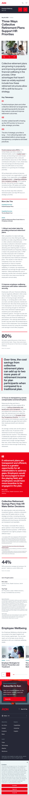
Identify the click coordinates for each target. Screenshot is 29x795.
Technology (5, 745)
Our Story (4, 725)
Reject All (14, 789)
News (3, 734)
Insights (16, 731)
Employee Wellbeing (7, 8)
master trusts (21, 154)
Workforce (4, 751)
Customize (14, 785)
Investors (4, 731)
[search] (22, 3)
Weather (4, 748)
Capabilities (17, 725)
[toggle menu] (26, 3)
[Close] (27, 762)
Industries (16, 728)
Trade (3, 742)
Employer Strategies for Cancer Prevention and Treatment (11, 665)
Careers (4, 728)
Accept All (14, 792)
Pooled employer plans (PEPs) (11, 150)
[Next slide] (8, 674)
